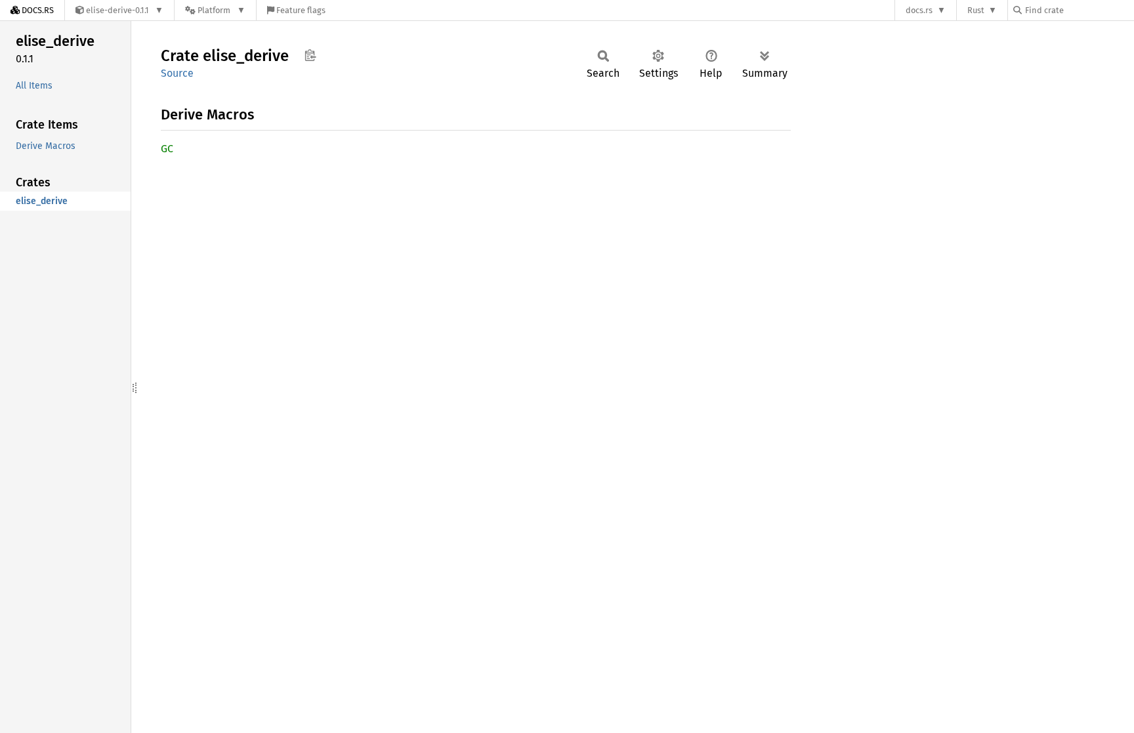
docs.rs (919, 10)
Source (177, 73)
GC (167, 148)
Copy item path (310, 55)
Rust (975, 10)
